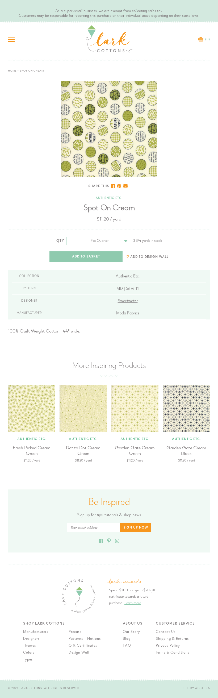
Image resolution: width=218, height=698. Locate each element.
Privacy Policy (168, 646)
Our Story (131, 632)
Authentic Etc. (109, 198)
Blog (127, 639)
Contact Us (165, 632)
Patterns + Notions (85, 639)
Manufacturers (35, 632)
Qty (60, 241)
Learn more (132, 603)
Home (12, 71)
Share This (98, 186)
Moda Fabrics (127, 313)
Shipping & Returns (172, 639)
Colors (28, 653)
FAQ (127, 646)
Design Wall (79, 653)
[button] (147, 257)
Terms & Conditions (172, 653)
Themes (29, 646)
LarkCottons (31, 688)
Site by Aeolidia (196, 688)
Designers (31, 639)
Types (28, 660)
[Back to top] (210, 547)
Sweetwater (128, 301)
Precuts (75, 632)
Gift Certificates (83, 646)
